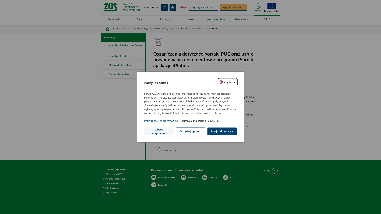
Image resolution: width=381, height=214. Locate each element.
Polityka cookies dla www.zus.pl (161, 120)
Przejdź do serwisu (222, 131)
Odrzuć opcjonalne (158, 131)
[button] (227, 82)
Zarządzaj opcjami (190, 131)
